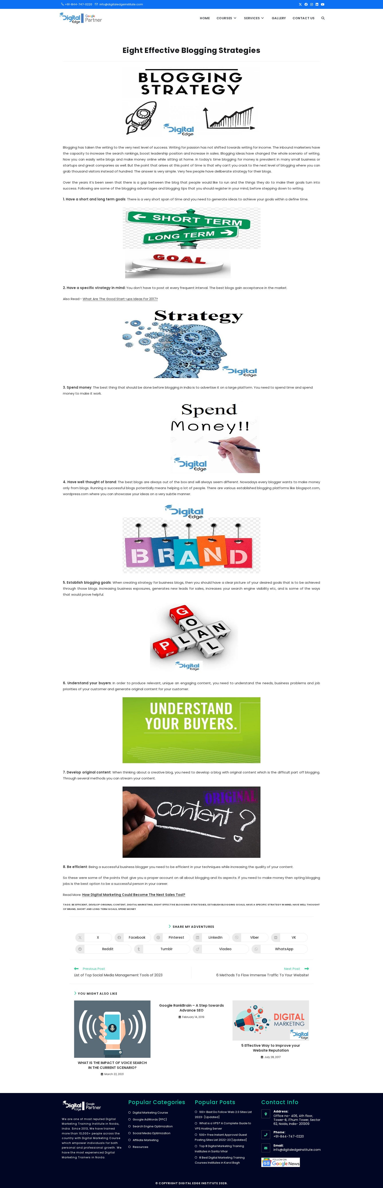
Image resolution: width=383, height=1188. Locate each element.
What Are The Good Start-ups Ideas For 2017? (120, 299)
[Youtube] (322, 4)
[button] (323, 18)
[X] (300, 4)
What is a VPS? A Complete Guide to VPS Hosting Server (223, 1125)
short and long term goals (97, 909)
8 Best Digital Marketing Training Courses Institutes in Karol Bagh (220, 1160)
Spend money (127, 909)
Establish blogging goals (226, 904)
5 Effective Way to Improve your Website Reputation (270, 1048)
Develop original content (107, 904)
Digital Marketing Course (150, 1112)
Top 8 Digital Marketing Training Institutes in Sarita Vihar (219, 1148)
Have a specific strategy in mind (268, 904)
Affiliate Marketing (145, 1140)
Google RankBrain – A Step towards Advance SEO (191, 1008)
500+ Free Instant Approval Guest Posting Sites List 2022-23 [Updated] (221, 1137)
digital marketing (140, 904)
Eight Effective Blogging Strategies (180, 904)
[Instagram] (311, 4)
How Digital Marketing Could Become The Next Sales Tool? (133, 894)
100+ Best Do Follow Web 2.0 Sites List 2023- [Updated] (223, 1114)
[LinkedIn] (317, 4)
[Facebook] (306, 4)
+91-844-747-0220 (77, 4)
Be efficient (79, 904)
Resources (140, 1147)
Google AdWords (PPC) (150, 1119)
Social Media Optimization (151, 1133)
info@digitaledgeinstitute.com (121, 4)
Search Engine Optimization (153, 1126)
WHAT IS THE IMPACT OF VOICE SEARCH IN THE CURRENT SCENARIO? (112, 1065)
